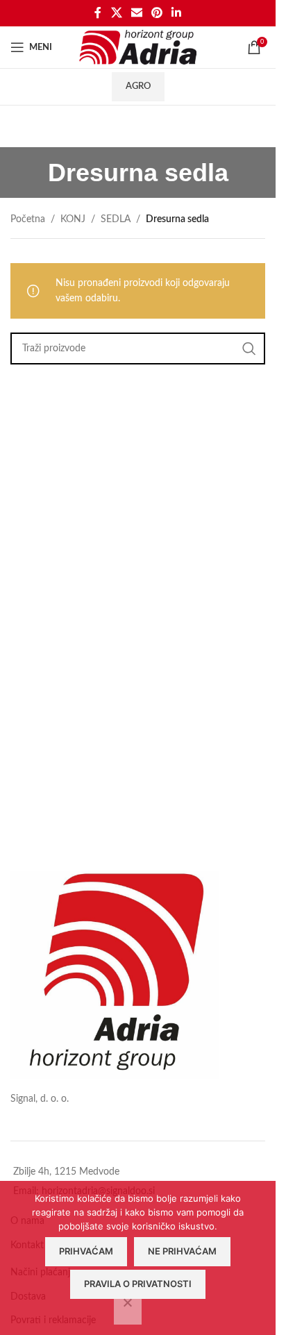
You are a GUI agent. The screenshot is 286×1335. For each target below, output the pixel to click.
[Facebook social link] (98, 13)
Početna (27, 219)
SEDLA (116, 219)
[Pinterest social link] (157, 13)
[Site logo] (137, 47)
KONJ (72, 219)
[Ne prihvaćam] (128, 1310)
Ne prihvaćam (182, 1251)
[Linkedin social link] (176, 13)
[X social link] (116, 13)
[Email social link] (136, 13)
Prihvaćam (86, 1251)
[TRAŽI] (249, 348)
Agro (138, 86)
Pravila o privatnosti (138, 1283)
